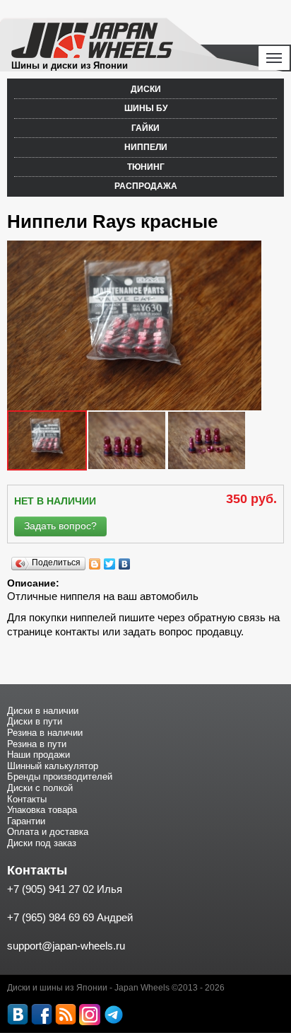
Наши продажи (38, 754)
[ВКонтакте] (124, 564)
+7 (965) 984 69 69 (50, 917)
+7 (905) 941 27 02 (50, 889)
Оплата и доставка (47, 831)
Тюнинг (146, 167)
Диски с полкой (40, 788)
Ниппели (145, 147)
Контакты (27, 799)
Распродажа (145, 186)
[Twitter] (109, 564)
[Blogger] (95, 564)
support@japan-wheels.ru (66, 946)
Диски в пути (34, 721)
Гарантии (26, 821)
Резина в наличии (45, 732)
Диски (146, 89)
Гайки (145, 128)
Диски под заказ (41, 843)
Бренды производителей (59, 776)
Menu (274, 58)
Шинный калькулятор (52, 766)
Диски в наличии (42, 710)
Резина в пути (36, 744)
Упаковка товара (42, 809)
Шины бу (145, 108)
